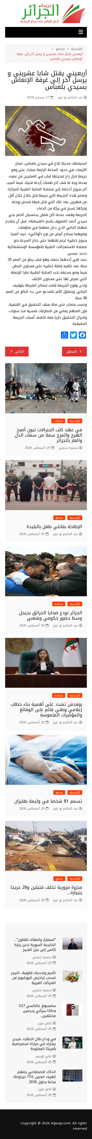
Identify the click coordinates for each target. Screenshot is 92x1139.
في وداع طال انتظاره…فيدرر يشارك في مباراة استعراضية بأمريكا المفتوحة (34, 1043)
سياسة (58, 604)
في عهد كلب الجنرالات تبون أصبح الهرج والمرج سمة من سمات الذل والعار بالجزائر (48, 435)
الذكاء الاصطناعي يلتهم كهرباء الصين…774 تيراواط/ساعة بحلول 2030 (34, 1076)
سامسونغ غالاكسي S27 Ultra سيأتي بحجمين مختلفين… (37, 1010)
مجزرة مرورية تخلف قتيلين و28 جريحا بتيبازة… (46, 890)
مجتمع (59, 517)
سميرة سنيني (68, 447)
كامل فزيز (45, 1023)
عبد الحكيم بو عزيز (70, 97)
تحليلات (58, 421)
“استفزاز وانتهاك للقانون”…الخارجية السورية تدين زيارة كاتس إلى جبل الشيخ (35, 944)
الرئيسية (75, 421)
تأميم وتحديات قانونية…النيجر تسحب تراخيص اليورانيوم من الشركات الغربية (33, 977)
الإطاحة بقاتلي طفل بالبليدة (54, 526)
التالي (19, 351)
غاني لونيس (43, 1056)
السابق (72, 351)
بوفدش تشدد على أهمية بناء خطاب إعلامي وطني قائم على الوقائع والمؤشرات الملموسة (46, 709)
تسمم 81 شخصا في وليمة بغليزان (48, 801)
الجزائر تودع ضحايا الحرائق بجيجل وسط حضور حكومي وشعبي (50, 615)
